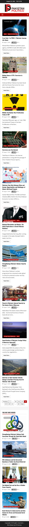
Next (22, 404)
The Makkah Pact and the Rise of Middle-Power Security (13, 486)
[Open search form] (27, 14)
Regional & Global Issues (13, 34)
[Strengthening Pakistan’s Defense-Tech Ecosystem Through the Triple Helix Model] (14, 424)
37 (22, 401)
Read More (7, 53)
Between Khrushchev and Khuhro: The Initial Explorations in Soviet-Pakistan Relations (14, 214)
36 (19, 401)
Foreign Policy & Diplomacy (9, 181)
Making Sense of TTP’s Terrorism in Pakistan (14, 65)
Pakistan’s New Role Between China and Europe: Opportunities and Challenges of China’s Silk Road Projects (14, 175)
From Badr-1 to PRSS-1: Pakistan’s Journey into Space (14, 28)
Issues (5, 34)
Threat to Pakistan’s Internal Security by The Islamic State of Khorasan (14, 293)
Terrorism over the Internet (14, 139)
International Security (8, 71)
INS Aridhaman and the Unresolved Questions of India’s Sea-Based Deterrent (13, 461)
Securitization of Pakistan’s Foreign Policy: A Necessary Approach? (14, 330)
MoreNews (10, 525)
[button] (2, 14)
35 (15, 401)
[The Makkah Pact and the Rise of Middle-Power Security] (14, 475)
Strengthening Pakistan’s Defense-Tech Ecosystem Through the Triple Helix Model (14, 435)
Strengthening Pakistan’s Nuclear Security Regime (14, 253)
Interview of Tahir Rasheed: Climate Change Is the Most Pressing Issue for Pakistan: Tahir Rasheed (14, 367)
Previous (5, 401)
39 (6, 404)
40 (9, 404)
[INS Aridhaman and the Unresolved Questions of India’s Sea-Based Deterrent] (14, 449)
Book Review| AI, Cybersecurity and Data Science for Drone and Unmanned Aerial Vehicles (13, 513)
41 (12, 404)
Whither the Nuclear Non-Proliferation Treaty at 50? (14, 102)
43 (18, 404)
